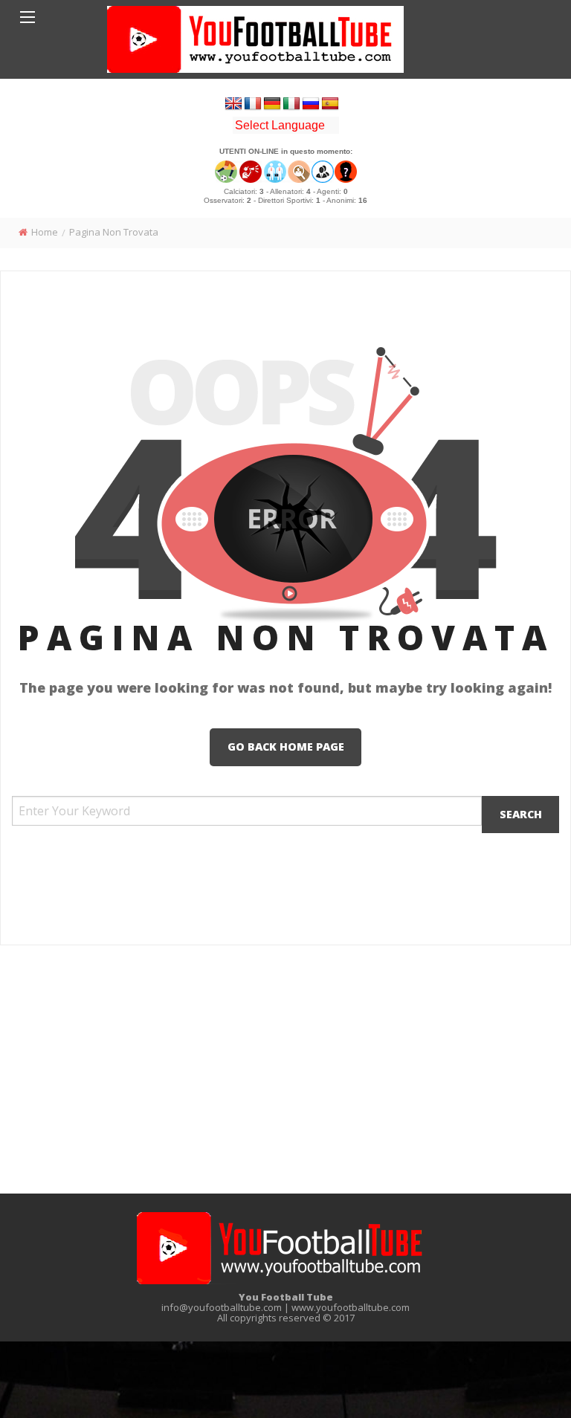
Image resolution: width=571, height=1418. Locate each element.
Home (44, 232)
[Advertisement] (285, 1072)
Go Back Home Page (286, 746)
